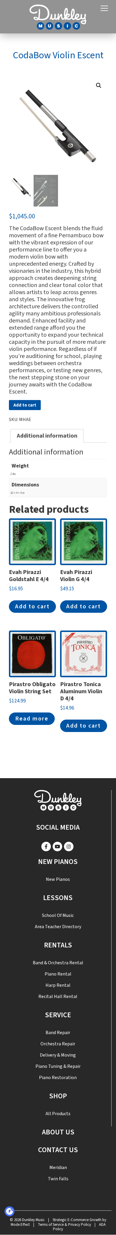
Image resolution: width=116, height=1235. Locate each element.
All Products (58, 1113)
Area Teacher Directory (58, 926)
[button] (98, 85)
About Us (58, 1132)
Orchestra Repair (57, 1044)
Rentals (58, 945)
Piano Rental (58, 974)
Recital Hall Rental (57, 996)
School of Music (58, 915)
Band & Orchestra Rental (58, 963)
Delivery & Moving (58, 1055)
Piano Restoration (58, 1077)
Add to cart (24, 405)
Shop (58, 1096)
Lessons (58, 898)
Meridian (58, 1167)
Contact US (58, 1150)
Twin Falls (58, 1179)
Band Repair (58, 1032)
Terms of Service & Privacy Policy (64, 1224)
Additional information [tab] (47, 436)
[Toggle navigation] (104, 8)
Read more (31, 719)
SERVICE (58, 1015)
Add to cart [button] (32, 606)
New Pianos (58, 862)
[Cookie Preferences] (9, 1211)
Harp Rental (58, 985)
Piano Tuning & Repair (58, 1066)
